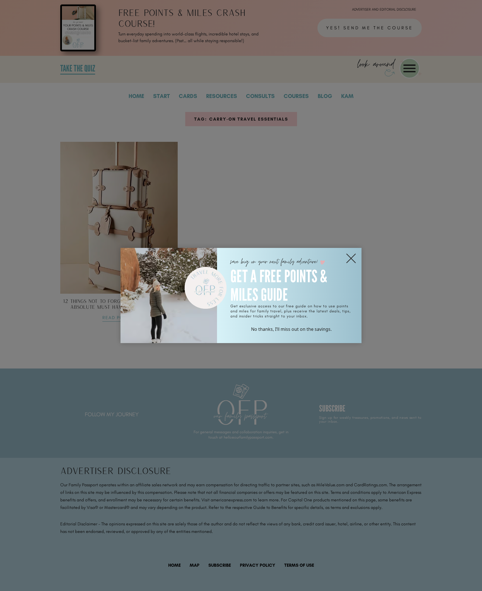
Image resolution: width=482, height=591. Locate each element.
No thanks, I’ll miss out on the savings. (291, 329)
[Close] (351, 258)
